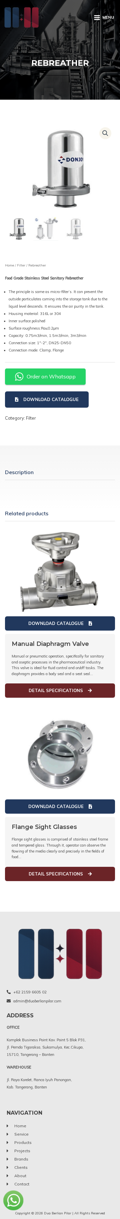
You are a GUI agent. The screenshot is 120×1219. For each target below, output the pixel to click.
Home (9, 265)
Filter (21, 265)
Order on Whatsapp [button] (51, 376)
